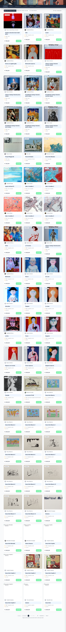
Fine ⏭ (47, 615)
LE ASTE (25, 6)
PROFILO (31, 6)
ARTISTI (11, 6)
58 (37, 615)
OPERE (5, 6)
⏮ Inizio (19, 615)
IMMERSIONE (18, 6)
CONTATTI (38, 6)
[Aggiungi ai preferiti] (21, 27)
